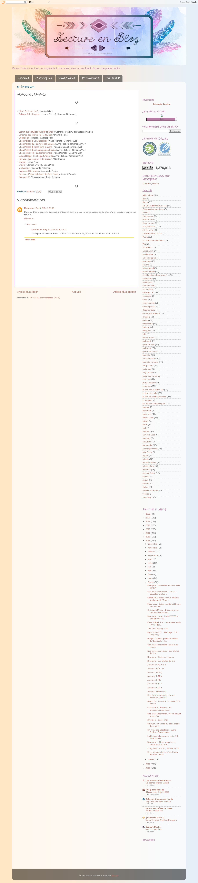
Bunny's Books (153, 827)
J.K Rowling (147, 230)
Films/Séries (66, 78)
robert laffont (148, 466)
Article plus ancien (124, 291)
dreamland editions (151, 313)
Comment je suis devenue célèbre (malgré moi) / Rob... (163, 599)
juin (150, 567)
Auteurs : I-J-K (154, 680)
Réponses (32, 224)
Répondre (28, 219)
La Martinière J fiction (152, 233)
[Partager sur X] (54, 191)
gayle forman (148, 345)
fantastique (147, 324)
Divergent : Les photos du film (161, 661)
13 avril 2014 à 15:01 (57, 229)
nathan (145, 431)
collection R (147, 292)
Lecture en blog (39, 229)
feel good (146, 331)
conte (145, 299)
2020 (148, 518)
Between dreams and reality (159, 799)
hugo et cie (147, 372)
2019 (148, 521)
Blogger (114, 876)
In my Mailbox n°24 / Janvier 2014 (163, 748)
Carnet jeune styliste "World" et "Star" (36, 132)
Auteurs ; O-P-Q (154, 672)
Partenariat (90, 78)
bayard (145, 265)
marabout (146, 411)
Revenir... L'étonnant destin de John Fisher (39, 174)
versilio (145, 494)
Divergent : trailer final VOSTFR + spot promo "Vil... (162, 617)
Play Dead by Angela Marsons (158, 801)
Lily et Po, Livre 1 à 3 (28, 111)
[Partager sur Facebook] (57, 191)
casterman (147, 282)
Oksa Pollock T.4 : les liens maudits (35, 147)
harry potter (147, 365)
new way (146, 438)
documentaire (148, 310)
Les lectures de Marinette (158, 780)
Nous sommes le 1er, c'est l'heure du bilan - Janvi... (162, 753)
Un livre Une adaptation (153, 240)
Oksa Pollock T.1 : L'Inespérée (33, 141)
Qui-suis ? (112, 78)
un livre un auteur (150, 490)
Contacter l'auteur (162, 104)
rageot (145, 456)
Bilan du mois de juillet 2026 (157, 792)
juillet (150, 563)
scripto (145, 480)
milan (144, 424)
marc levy (146, 414)
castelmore (147, 279)
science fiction (148, 473)
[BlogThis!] (51, 191)
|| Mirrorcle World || (155, 818)
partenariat (147, 445)
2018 (148, 525)
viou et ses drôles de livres (159, 808)
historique (146, 369)
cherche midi (148, 285)
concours (146, 296)
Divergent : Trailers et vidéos (160, 657)
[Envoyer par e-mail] (49, 191)
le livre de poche (150, 393)
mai (150, 571)
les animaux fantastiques (153, 404)
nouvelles (146, 442)
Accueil (24, 78)
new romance (148, 435)
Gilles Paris (147, 219)
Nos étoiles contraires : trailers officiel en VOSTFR (161, 696)
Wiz (144, 244)
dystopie (146, 317)
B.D (144, 199)
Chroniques (44, 78)
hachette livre (148, 358)
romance (146, 470)
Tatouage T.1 (24, 177)
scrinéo (145, 477)
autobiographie (149, 258)
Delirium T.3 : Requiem (29, 114)
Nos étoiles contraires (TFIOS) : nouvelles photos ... (162, 593)
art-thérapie (147, 254)
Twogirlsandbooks (155, 790)
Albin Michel (148, 195)
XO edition (147, 247)
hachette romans (150, 362)
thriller (145, 487)
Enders (22, 165)
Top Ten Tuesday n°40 (157, 629)
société (145, 483)
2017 (148, 529)
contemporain (148, 306)
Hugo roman (148, 223)
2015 (148, 537)
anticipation (147, 251)
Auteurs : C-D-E (154, 688)
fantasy (145, 327)
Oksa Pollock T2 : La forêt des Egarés (37, 144)
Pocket (145, 237)
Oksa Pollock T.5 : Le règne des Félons (37, 150)
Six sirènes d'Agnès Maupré (157, 783)
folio (144, 334)
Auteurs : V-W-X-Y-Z (156, 665)
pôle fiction (147, 452)
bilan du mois (148, 272)
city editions (147, 289)
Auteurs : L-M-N (154, 676)
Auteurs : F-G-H (154, 684)
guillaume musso (150, 351)
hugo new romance (151, 376)
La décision (24, 138)
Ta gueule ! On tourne (29, 171)
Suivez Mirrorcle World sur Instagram (161, 820)
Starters (22, 162)
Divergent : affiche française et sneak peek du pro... (161, 743)
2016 (148, 533)
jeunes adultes (149, 383)
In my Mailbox (148, 226)
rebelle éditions (149, 463)
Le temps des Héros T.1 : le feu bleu (35, 135)
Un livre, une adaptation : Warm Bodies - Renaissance (161, 731)
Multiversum (24, 168)
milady (145, 421)
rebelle (145, 459)
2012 (148, 768)
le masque (147, 400)
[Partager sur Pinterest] (60, 191)
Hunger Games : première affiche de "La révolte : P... (162, 640)
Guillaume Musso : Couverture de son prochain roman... (162, 611)
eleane (145, 320)
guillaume (146, 348)
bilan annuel (148, 268)
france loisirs (148, 338)
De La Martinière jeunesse (154, 206)
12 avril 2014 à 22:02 (44, 208)
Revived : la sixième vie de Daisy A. (35, 159)
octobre (152, 552)
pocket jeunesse (149, 449)
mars (150, 578)
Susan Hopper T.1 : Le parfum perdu (36, 156)
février (151, 582)
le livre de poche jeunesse (154, 397)
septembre (153, 555)
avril (150, 574)
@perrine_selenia (150, 183)
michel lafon (148, 417)
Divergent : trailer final (157, 720)
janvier (151, 759)
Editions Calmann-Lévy (153, 209)
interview (146, 379)
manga (145, 407)
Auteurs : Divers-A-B (156, 691)
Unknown (29, 208)
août (150, 559)
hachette (146, 355)
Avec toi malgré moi (154, 829)
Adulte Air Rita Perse (154, 811)
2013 (148, 764)
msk (144, 428)
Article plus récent (28, 291)
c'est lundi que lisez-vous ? (154, 275)
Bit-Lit (145, 202)
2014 (148, 540)
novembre (153, 548)
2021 (148, 514)
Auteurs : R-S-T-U (155, 668)
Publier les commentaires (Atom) (45, 298)
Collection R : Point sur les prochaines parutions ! (159, 708)
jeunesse (146, 386)
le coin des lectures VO (153, 390)
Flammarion (148, 216)
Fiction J (146, 213)
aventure (146, 261)
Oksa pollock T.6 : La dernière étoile (35, 153)
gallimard (146, 341)
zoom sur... (147, 497)
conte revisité (148, 303)
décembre (153, 544)
